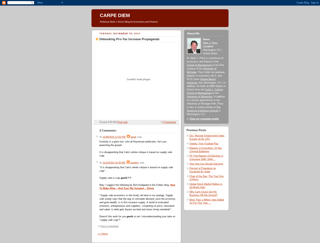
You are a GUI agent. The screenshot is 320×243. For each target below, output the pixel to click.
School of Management (199, 65)
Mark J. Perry (210, 43)
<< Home (103, 234)
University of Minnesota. (200, 96)
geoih (133, 137)
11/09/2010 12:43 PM (114, 137)
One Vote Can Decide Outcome (206, 164)
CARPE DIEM (115, 15)
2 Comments (169, 122)
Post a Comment (109, 226)
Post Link (122, 122)
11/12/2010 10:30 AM (114, 163)
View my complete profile (204, 119)
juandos (134, 163)
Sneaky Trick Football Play (204, 143)
